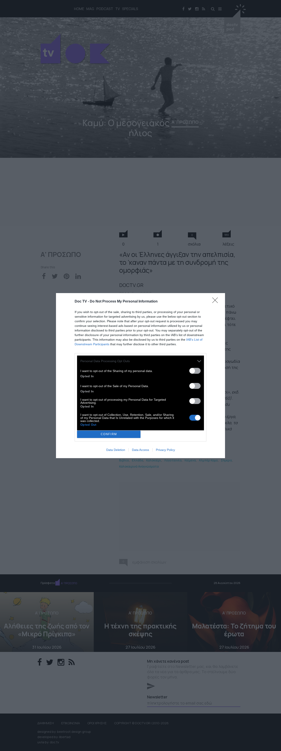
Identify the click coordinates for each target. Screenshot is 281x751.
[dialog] (140, 375)
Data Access (140, 450)
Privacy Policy (165, 450)
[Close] (216, 301)
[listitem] (140, 361)
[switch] (195, 371)
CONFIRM (109, 434)
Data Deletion (115, 450)
